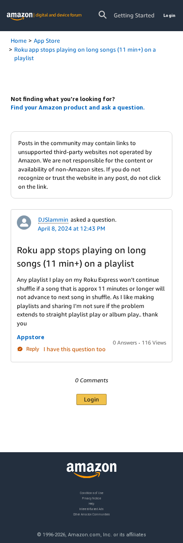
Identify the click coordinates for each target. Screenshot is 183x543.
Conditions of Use (91, 492)
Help (92, 503)
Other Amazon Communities (91, 513)
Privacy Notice (91, 497)
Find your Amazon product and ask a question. (78, 107)
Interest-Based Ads (91, 508)
